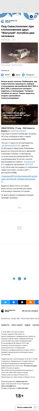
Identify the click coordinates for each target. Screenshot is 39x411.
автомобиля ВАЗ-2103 (11, 145)
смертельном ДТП (18, 131)
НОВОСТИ (5, 325)
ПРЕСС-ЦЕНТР (17, 325)
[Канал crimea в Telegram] (5, 302)
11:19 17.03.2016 (5, 40)
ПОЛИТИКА (5, 318)
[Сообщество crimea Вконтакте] (14, 302)
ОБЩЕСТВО (15, 318)
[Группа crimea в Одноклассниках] (30, 302)
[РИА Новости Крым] (9, 21)
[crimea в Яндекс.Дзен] (22, 302)
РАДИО (27, 325)
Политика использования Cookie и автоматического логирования (14, 346)
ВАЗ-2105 (29, 164)
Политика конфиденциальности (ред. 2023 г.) (18, 350)
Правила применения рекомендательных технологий (17, 353)
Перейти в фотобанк (16, 65)
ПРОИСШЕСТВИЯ (27, 318)
